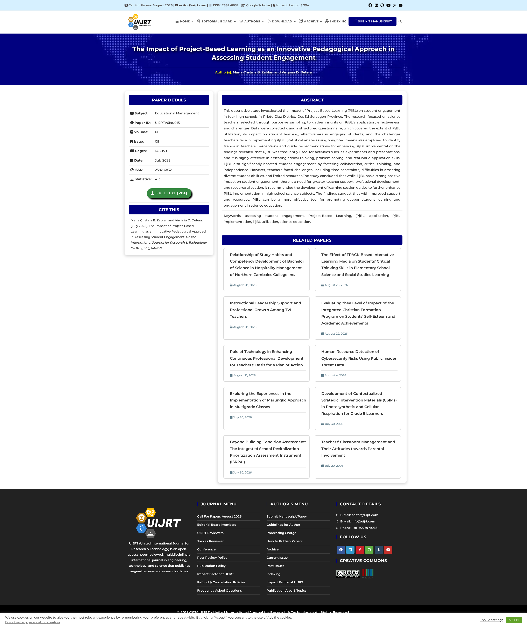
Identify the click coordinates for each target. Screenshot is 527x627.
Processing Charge (281, 533)
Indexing (273, 574)
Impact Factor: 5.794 (292, 5)
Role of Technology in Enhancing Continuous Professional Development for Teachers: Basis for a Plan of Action (266, 358)
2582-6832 (163, 170)
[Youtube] (388, 550)
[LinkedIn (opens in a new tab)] (376, 5)
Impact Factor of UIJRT (215, 574)
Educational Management (177, 113)
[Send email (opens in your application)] (400, 5)
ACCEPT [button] (514, 619)
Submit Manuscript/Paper (287, 516)
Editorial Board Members (216, 525)
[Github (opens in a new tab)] (382, 5)
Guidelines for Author (283, 525)
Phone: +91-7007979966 (358, 528)
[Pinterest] (360, 550)
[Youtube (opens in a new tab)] (388, 5)
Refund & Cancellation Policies (221, 582)
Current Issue (277, 558)
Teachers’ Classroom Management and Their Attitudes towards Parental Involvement (358, 449)
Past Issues (275, 566)
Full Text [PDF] (170, 193)
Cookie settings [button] (491, 620)
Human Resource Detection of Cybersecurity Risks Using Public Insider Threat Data (358, 358)
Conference (206, 549)
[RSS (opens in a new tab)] (395, 5)
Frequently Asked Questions (219, 590)
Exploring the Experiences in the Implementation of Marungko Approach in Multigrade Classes (268, 400)
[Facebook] (341, 550)
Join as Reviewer (210, 541)
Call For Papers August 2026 (219, 516)
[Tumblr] (379, 550)
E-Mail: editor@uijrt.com (359, 515)
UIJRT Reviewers (210, 533)
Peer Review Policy (212, 558)
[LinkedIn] (350, 550)
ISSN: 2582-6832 (225, 5)
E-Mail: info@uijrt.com (357, 521)
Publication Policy (211, 566)
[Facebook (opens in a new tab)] (370, 5)
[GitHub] (369, 550)
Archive (273, 549)
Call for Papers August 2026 (150, 5)
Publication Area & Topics (287, 590)
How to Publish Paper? (285, 541)
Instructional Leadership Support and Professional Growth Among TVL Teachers (265, 310)
